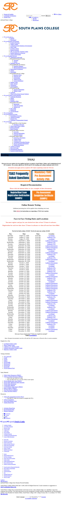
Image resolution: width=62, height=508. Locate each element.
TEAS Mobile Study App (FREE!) (13, 381)
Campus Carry (17, 140)
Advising (16, 60)
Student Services (10, 56)
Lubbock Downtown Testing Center (13, 348)
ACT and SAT (7, 356)
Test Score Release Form (10, 401)
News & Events (14, 148)
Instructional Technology (16, 69)
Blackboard (36, 20)
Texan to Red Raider (15, 54)
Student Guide (14, 82)
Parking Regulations (19, 145)
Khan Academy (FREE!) (10, 388)
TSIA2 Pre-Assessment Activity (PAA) (14, 396)
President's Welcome (19, 124)
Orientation (13, 72)
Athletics (8, 113)
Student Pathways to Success (17, 53)
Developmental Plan (9, 409)
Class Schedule (7, 432)
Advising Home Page (9, 408)
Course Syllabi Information (9, 436)
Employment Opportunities (9, 445)
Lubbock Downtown (52, 241)
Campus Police (17, 139)
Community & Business (10, 15)
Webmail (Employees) (8, 474)
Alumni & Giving (10, 114)
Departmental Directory (16, 149)
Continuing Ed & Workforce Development (21, 45)
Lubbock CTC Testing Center (11, 346)
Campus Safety (17, 136)
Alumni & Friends (15, 117)
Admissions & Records (16, 57)
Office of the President (18, 123)
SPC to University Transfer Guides (19, 51)
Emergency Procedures (19, 137)
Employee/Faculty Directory (9, 444)
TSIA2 (5, 361)
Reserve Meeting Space (8, 462)
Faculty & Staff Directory (16, 151)
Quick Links (13, 422)
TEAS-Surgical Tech (9, 368)
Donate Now (7, 17)
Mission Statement (8, 411)
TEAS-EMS (7, 362)
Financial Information (19, 133)
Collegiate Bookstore (15, 97)
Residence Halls (14, 101)
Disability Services (15, 63)
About (8, 121)
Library (12, 70)
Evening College (14, 48)
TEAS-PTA (7, 365)
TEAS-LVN (7, 364)
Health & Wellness (18, 66)
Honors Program (14, 50)
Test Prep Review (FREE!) (11, 389)
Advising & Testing (18, 59)
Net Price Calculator (8, 457)
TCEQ (5, 359)
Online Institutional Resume (9, 461)
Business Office (18, 75)
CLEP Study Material (9, 385)
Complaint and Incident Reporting (10, 435)
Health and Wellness (18, 64)
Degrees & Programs (11, 41)
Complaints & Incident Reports (21, 142)
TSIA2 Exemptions (9, 399)
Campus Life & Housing (12, 95)
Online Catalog (14, 44)
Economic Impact (18, 135)
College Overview (17, 130)
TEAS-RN (6, 366)
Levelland (51, 251)
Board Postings (14, 129)
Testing (15, 62)
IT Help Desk (6, 451)
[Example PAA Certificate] (43, 200)
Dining (12, 98)
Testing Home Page (9, 402)
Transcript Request (7, 471)
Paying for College (17, 73)
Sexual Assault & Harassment (21, 143)
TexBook (12, 92)
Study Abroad (13, 83)
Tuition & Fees (17, 79)
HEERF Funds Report (8, 449)
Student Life (17, 107)
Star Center (13, 108)
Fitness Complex (7, 448)
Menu (58, 14)
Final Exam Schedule (8, 447)
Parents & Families (8, 14)
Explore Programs (15, 43)
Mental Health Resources (20, 67)
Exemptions (33, 335)
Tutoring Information (19, 89)
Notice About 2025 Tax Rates (9, 458)
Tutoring (15, 88)
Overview (16, 132)
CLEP (5, 358)
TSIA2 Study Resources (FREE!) (12, 375)
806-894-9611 (4, 494)
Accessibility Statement (8, 426)
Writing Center (17, 91)
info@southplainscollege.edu (8, 487)
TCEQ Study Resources (10, 384)
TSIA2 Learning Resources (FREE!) (13, 376)
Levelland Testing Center (10, 343)
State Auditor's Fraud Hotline (9, 468)
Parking (12, 99)
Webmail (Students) (7, 475)
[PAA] (42, 181)
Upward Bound (14, 111)
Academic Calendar (7, 425)
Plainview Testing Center (10, 349)
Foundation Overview (16, 116)
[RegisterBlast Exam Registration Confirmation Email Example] (18, 200)
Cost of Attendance (18, 81)
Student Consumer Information (10, 464)
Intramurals (16, 104)
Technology (13, 85)
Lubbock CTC (51, 237)
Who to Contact (7, 477)
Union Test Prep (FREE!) (10, 391)
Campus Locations (15, 146)
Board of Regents (14, 127)
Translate (43, 497)
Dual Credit (13, 47)
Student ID (13, 110)
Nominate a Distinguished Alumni (19, 120)
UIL (4, 472)
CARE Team (6, 431)
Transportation (14, 86)
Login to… (35, 17)
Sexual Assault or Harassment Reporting (11, 467)
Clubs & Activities (18, 105)
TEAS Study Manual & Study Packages (14, 382)
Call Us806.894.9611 (4, 480)
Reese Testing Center (9, 345)
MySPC (35, 18)
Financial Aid (17, 76)
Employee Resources (8, 442)
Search (43, 15)
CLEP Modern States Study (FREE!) (13, 387)
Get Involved (16, 102)
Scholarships (17, 78)
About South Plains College (17, 126)
